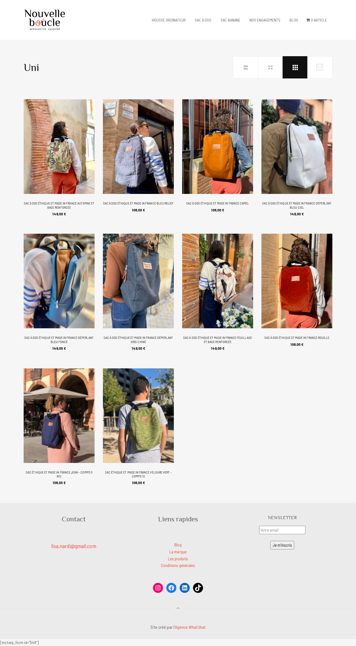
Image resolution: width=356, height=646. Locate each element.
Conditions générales (178, 565)
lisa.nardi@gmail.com (73, 546)
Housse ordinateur (169, 20)
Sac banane (231, 20)
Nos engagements (265, 20)
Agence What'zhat (190, 627)
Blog (294, 20)
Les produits (178, 558)
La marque (178, 551)
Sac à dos (203, 20)
